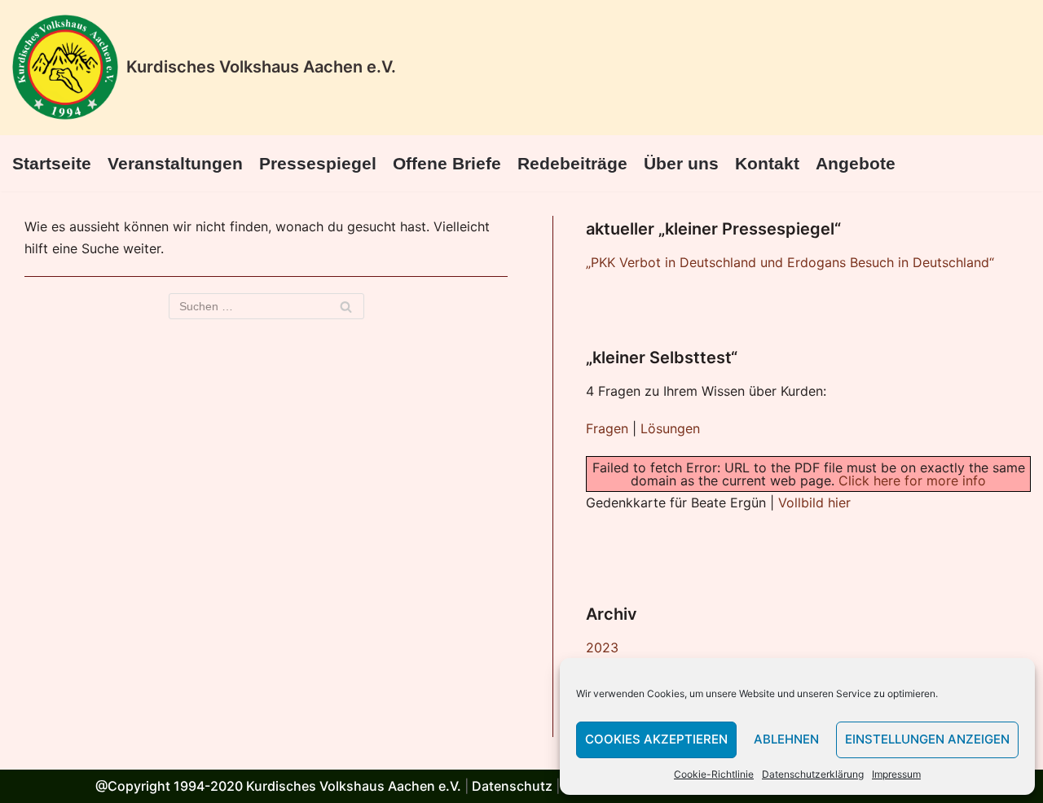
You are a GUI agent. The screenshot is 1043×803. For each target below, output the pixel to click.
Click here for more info (912, 480)
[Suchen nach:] (266, 306)
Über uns (681, 163)
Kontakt (767, 163)
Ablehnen (786, 739)
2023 (602, 647)
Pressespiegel (317, 163)
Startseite (51, 163)
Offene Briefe (447, 163)
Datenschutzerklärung (813, 774)
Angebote (856, 163)
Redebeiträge (572, 163)
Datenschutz (512, 786)
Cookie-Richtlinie (714, 774)
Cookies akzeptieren (656, 739)
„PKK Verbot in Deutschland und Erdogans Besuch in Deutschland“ (790, 262)
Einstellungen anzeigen (927, 739)
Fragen (607, 428)
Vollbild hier (814, 502)
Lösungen (670, 428)
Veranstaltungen (175, 163)
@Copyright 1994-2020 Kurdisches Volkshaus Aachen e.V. (278, 786)
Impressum (896, 774)
